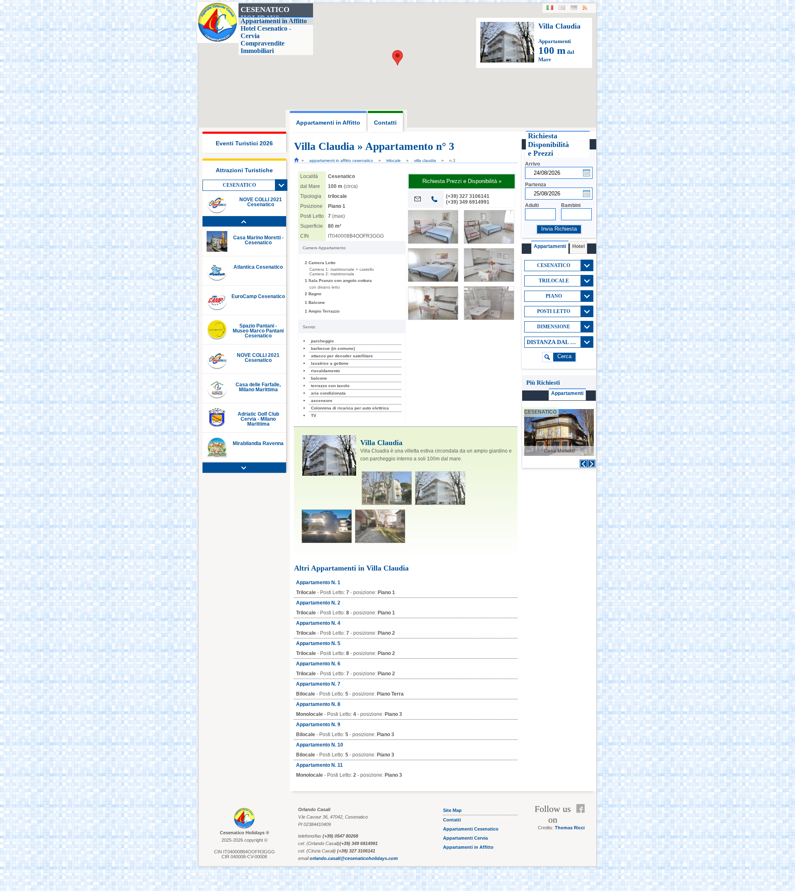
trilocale (393, 160)
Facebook (582, 809)
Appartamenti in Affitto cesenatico (341, 160)
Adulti (532, 205)
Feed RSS (582, 819)
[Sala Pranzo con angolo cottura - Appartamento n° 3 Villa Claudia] (489, 280)
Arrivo (532, 164)
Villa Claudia (425, 160)
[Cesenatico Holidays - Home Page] (296, 159)
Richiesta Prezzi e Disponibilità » (461, 181)
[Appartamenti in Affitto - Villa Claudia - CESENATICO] (507, 61)
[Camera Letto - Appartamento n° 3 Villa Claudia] (433, 242)
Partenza (535, 185)
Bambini (571, 205)
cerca (564, 356)
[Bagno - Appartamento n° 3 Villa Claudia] (489, 318)
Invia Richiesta (559, 229)
